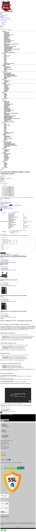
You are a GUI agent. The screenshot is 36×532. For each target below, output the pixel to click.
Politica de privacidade (5, 426)
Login (3, 430)
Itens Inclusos (10, 411)
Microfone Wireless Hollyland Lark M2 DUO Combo (8, 279)
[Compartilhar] (1, 210)
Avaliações (13, 411)
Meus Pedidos (4, 431)
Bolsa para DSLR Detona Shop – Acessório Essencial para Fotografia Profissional (13, 256)
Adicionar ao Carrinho (5, 410)
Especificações (6, 411)
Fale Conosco (4, 425)
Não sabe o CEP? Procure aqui (17, 205)
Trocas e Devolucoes (5, 436)
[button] (4, 203)
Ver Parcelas (4, 185)
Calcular (11, 205)
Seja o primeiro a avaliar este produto (5, 178)
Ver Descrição (2, 177)
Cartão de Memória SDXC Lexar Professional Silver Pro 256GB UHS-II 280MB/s (13, 295)
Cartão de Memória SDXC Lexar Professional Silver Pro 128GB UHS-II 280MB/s (13, 311)
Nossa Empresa (4, 424)
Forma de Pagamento (5, 435)
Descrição (1, 411)
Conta (1, 169)
